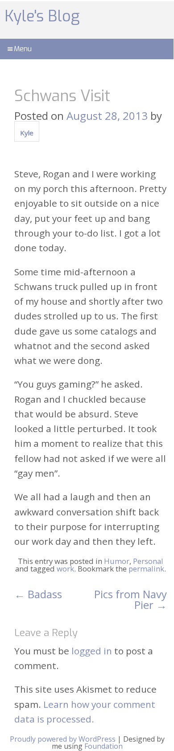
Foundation (103, 746)
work (65, 568)
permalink (146, 568)
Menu (23, 48)
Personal (148, 561)
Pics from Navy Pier (130, 599)
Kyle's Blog (41, 16)
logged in (91, 651)
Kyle (26, 132)
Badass (38, 594)
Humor (116, 561)
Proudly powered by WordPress (63, 739)
